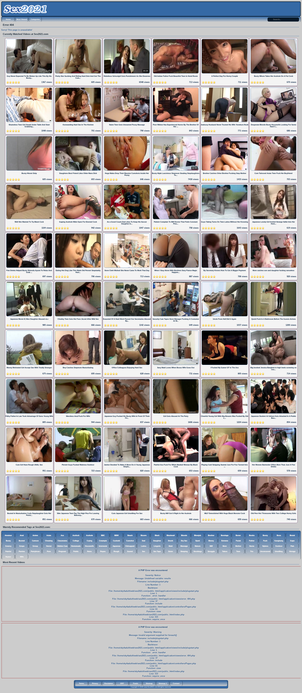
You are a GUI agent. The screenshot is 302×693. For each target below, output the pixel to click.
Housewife (89, 546)
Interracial (103, 546)
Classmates (62, 541)
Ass (62, 535)
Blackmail (171, 535)
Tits (251, 551)
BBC (103, 535)
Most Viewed (22, 19)
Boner (238, 535)
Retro (89, 551)
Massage (184, 546)
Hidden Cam (62, 546)
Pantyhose (35, 551)
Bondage (224, 535)
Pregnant (62, 551)
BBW (116, 535)
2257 (122, 683)
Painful (8, 551)
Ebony (211, 541)
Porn (49, 551)
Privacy (95, 683)
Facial (238, 541)
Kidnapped (129, 546)
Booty (265, 535)
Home (8, 19)
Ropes (103, 551)
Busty (8, 541)
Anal (22, 535)
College (76, 541)
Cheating (49, 541)
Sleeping (184, 551)
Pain (292, 546)
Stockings (197, 551)
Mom (225, 546)
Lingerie (157, 546)
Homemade (76, 546)
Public (75, 551)
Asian (48, 535)
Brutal (292, 535)
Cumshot (130, 541)
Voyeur (8, 557)
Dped (197, 541)
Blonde (184, 535)
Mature (197, 546)
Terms (81, 683)
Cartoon (35, 541)
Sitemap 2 (163, 683)
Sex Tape (157, 551)
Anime (35, 535)
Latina (143, 546)
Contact (176, 683)
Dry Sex (184, 541)
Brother (211, 535)
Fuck (265, 541)
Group (35, 546)
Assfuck (76, 535)
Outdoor (278, 546)
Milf (211, 546)
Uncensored (265, 551)
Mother (238, 546)
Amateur (8, 535)
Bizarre (143, 535)
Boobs (251, 535)
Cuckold (116, 541)
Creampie (103, 541)
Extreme (224, 541)
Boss (279, 535)
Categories (35, 19)
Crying (89, 541)
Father (251, 541)
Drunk (170, 541)
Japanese (116, 546)
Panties (22, 551)
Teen (238, 551)
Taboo (224, 551)
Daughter (157, 541)
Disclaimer (108, 683)
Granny (8, 546)
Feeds (135, 683)
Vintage (292, 551)
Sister (170, 551)
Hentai (48, 546)
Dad (143, 541)
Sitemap (149, 683)
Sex (143, 551)
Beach (130, 535)
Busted (22, 541)
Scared (130, 551)
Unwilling (279, 551)
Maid (171, 546)
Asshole (89, 535)
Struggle (211, 551)
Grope (21, 546)
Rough (116, 551)
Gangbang (278, 541)
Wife (22, 557)
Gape (292, 541)
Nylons (265, 546)
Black (157, 535)
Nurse (251, 546)
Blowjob (197, 535)
